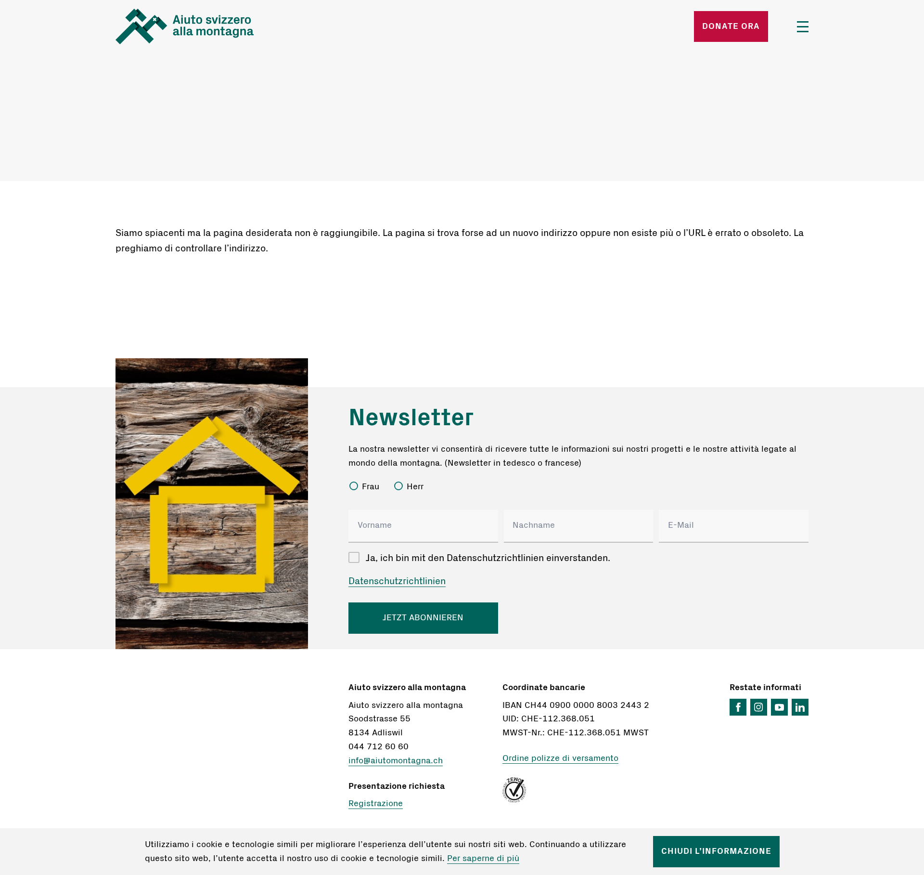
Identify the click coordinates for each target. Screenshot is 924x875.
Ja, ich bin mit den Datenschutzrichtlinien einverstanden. (488, 558)
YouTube (779, 707)
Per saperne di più (483, 858)
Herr (415, 487)
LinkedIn (800, 707)
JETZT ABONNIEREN (423, 618)
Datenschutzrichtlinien (397, 581)
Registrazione (375, 803)
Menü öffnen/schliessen (802, 26)
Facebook (738, 707)
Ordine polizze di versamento (560, 758)
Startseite (229, 26)
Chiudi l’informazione (716, 851)
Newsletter (411, 418)
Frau (370, 487)
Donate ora (731, 26)
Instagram (758, 707)
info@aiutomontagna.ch (395, 761)
